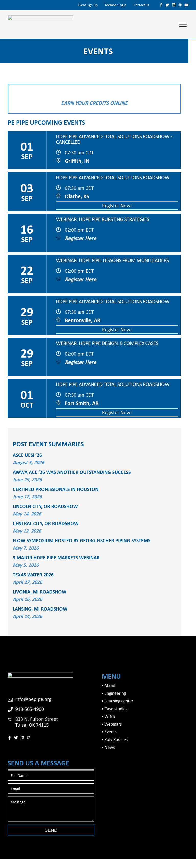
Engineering (115, 693)
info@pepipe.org (33, 699)
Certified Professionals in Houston (56, 489)
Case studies (115, 708)
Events (110, 731)
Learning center (118, 700)
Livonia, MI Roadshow (39, 591)
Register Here (80, 238)
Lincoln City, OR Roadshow (45, 506)
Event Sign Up (87, 5)
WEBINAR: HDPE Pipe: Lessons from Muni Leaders (112, 260)
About (110, 685)
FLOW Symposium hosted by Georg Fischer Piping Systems (81, 540)
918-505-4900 (29, 709)
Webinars (113, 724)
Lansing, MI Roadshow (40, 608)
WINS (109, 716)
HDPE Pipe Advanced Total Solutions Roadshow (112, 177)
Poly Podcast (116, 739)
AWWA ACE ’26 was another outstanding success (72, 472)
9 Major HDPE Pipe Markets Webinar (56, 557)
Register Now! (117, 205)
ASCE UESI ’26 (27, 454)
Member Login (115, 5)
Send (51, 830)
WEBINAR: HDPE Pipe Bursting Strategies (102, 219)
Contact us (141, 5)
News (109, 747)
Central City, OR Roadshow (46, 523)
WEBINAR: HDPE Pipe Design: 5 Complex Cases (107, 343)
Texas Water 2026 (33, 574)
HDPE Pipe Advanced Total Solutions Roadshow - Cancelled (114, 139)
